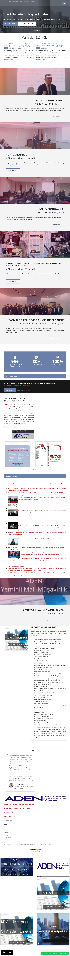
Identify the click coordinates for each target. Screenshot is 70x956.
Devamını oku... (57, 116)
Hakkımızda (7, 827)
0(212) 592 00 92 (27, 24)
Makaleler (7, 835)
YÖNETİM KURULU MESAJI (14, 376)
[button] (4, 952)
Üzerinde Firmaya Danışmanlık (15, 365)
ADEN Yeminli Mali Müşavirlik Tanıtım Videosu (48, 620)
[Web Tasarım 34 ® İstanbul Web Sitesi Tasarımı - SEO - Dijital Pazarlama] (35, 849)
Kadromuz (7, 829)
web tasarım (30, 851)
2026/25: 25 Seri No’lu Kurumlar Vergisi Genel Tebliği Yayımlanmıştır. (52, 44)
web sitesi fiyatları (38, 851)
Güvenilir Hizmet (57, 364)
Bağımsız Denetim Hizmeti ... (53, 338)
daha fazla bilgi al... (24, 390)
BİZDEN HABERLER (11, 476)
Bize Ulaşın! (10, 390)
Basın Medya (7, 837)
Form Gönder (11, 24)
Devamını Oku (8, 59)
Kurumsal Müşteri (36, 364)
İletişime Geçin (8, 820)
